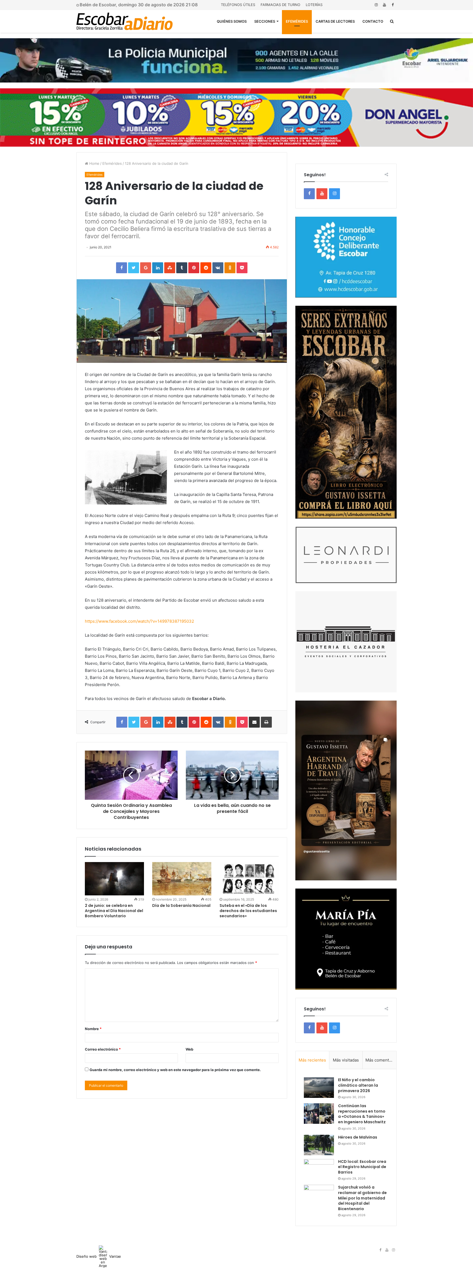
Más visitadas (346, 1060)
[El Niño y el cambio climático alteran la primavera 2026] (319, 1087)
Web (189, 1049)
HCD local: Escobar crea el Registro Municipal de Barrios (362, 1167)
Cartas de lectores (335, 21)
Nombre (93, 1029)
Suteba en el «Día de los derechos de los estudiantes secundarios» (248, 911)
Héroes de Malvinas (357, 1137)
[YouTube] (384, 5)
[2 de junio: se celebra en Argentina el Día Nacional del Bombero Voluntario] (114, 878)
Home (93, 163)
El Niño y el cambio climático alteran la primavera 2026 (358, 1085)
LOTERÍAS (314, 4)
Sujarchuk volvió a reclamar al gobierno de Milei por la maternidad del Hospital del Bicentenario (362, 1197)
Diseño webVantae (98, 1256)
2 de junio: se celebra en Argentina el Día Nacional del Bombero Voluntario (114, 911)
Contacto (372, 21)
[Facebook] (392, 5)
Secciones (264, 21)
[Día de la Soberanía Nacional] (181, 878)
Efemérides (297, 21)
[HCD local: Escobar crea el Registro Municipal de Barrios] (319, 1169)
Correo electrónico (103, 1049)
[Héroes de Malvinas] (319, 1145)
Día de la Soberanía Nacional (181, 905)
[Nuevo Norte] (124, 21)
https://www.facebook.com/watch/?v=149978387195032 (139, 621)
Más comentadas (380, 1060)
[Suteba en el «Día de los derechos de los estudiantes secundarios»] (249, 878)
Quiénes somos (232, 21)
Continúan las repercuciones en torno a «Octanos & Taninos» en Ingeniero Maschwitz (362, 1114)
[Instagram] (376, 5)
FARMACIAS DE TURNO (280, 4)
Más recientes (312, 1060)
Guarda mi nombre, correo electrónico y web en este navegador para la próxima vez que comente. (175, 1070)
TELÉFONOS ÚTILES (238, 4)
